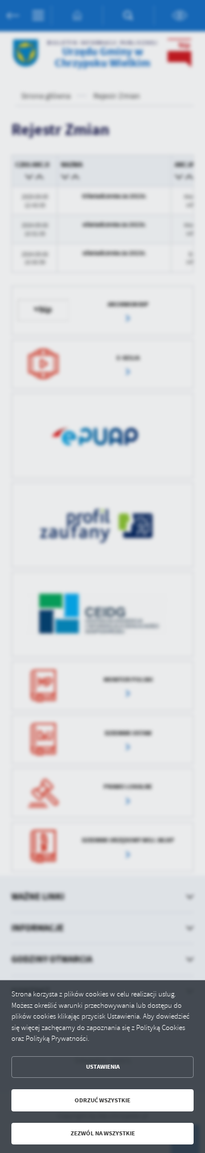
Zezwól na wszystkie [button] (103, 1133)
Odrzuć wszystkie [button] (102, 1100)
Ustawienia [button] (103, 1066)
